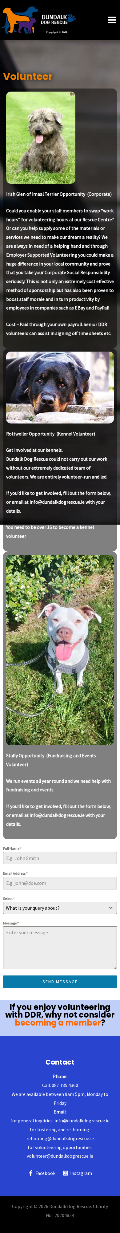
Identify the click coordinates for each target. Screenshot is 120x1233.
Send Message (60, 981)
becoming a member (58, 1022)
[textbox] (54, 908)
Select (9, 898)
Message (11, 923)
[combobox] (60, 908)
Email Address (15, 873)
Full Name (12, 848)
